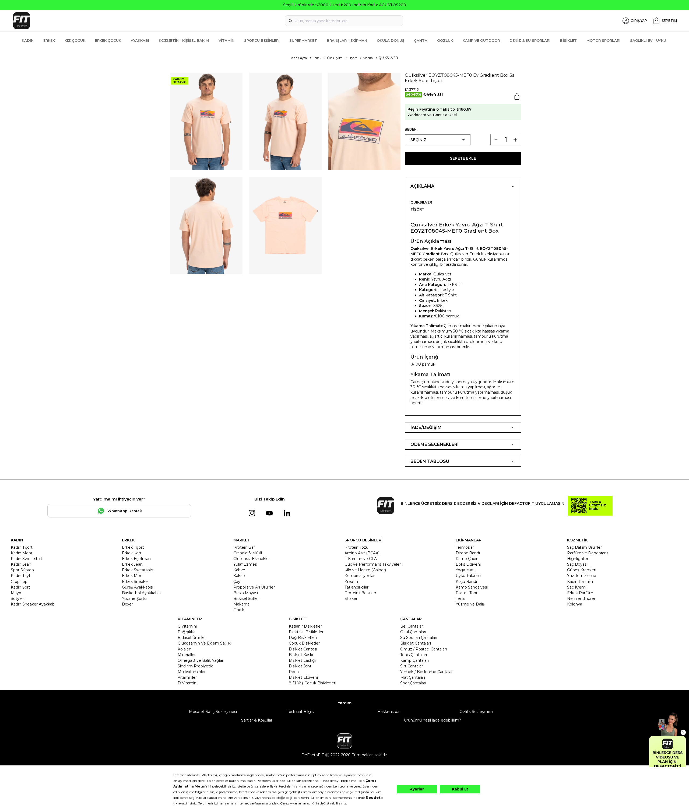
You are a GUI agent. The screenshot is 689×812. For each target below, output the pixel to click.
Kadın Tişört (22, 547)
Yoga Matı (465, 570)
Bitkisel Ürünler (192, 637)
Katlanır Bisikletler (305, 626)
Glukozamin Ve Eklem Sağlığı (205, 643)
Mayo (16, 592)
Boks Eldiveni (468, 564)
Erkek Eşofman (136, 558)
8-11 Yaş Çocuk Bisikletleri (312, 683)
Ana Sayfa (299, 58)
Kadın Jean (21, 564)
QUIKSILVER (388, 58)
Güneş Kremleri (581, 570)
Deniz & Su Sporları (529, 40)
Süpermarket (303, 40)
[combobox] (344, 20)
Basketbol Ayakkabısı (141, 592)
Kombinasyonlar (359, 575)
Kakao (239, 575)
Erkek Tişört (133, 547)
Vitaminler (187, 677)
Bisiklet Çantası (303, 649)
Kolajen (184, 649)
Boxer (127, 604)
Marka (368, 58)
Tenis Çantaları (413, 654)
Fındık (238, 609)
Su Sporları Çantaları (418, 637)
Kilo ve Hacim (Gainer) (365, 570)
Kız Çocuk (75, 40)
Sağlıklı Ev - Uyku (648, 40)
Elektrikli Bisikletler (306, 631)
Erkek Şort (132, 553)
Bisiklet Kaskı (301, 654)
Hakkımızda (388, 711)
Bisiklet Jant (300, 666)
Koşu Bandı (466, 581)
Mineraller (187, 654)
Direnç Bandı (468, 553)
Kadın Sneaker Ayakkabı (33, 604)
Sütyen (17, 598)
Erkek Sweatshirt (138, 570)
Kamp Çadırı (467, 558)
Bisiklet (568, 40)
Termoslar (465, 547)
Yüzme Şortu (134, 598)
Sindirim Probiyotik (195, 666)
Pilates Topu (467, 592)
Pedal (294, 671)
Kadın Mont (22, 553)
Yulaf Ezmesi (245, 564)
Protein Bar (244, 547)
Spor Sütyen (22, 570)
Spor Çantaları (413, 683)
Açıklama (422, 186)
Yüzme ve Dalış (470, 604)
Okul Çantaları (413, 631)
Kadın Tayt (20, 575)
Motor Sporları (603, 40)
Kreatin (351, 581)
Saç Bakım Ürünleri (585, 547)
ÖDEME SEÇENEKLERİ (434, 444)
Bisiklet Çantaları (415, 643)
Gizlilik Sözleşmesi (476, 711)
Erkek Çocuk (108, 40)
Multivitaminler (192, 671)
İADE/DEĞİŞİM (426, 427)
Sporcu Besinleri (262, 40)
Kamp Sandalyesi (472, 587)
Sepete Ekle (463, 158)
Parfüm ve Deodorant (587, 553)
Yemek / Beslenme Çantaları (427, 671)
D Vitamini (187, 683)
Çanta (420, 40)
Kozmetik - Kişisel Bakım (184, 40)
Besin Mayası (245, 592)
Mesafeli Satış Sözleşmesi (213, 711)
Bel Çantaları (412, 626)
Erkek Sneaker (135, 581)
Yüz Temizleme (581, 575)
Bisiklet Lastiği (302, 660)
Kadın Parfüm (580, 581)
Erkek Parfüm (580, 592)
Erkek (49, 40)
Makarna (241, 604)
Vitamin (226, 40)
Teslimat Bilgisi (300, 711)
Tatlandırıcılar (356, 587)
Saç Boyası (577, 564)
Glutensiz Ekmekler (251, 558)
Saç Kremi (576, 587)
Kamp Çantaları (414, 660)
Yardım (344, 703)
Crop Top (19, 581)
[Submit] (290, 20)
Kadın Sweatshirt (26, 558)
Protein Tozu (356, 547)
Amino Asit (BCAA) (361, 553)
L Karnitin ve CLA (360, 558)
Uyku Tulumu (468, 575)
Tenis (460, 598)
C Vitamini (187, 626)
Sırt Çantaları (412, 666)
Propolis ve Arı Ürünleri (254, 587)
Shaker (350, 598)
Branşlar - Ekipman (347, 40)
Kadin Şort (20, 587)
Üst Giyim (335, 58)
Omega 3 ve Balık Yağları (201, 660)
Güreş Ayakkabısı (137, 587)
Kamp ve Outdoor (481, 40)
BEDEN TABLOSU (429, 461)
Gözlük (445, 40)
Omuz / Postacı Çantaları (423, 649)
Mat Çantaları (412, 677)
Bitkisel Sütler (246, 598)
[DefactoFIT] (122, 21)
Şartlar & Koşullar (256, 720)
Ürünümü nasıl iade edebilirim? (432, 720)
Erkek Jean (132, 564)
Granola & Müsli (247, 553)
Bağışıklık (186, 631)
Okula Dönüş (390, 40)
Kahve (239, 570)
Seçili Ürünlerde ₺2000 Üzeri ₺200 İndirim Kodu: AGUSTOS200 (344, 4)
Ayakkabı (140, 40)
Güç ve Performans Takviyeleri (373, 564)
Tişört (352, 58)
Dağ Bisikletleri (303, 637)
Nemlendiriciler (581, 598)
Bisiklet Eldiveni (303, 677)
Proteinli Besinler (360, 592)
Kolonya (574, 604)
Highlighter (577, 558)
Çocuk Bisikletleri (305, 643)
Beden (411, 129)
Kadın (28, 40)
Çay (236, 581)
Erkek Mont (133, 575)
